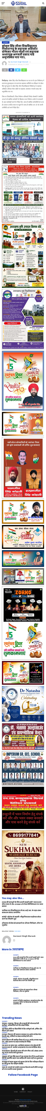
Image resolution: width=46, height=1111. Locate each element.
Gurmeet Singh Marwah (19, 62)
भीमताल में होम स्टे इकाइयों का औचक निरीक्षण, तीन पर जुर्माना (22, 924)
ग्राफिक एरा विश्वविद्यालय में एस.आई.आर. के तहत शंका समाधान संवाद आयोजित (21, 912)
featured (17, 931)
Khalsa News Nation (25, 1100)
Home (16, 1092)
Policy (30, 1092)
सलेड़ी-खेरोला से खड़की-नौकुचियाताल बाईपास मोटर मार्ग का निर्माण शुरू (21, 918)
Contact (23, 1092)
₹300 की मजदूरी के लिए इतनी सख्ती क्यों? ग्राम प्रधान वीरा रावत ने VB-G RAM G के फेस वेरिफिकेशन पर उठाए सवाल (22, 904)
